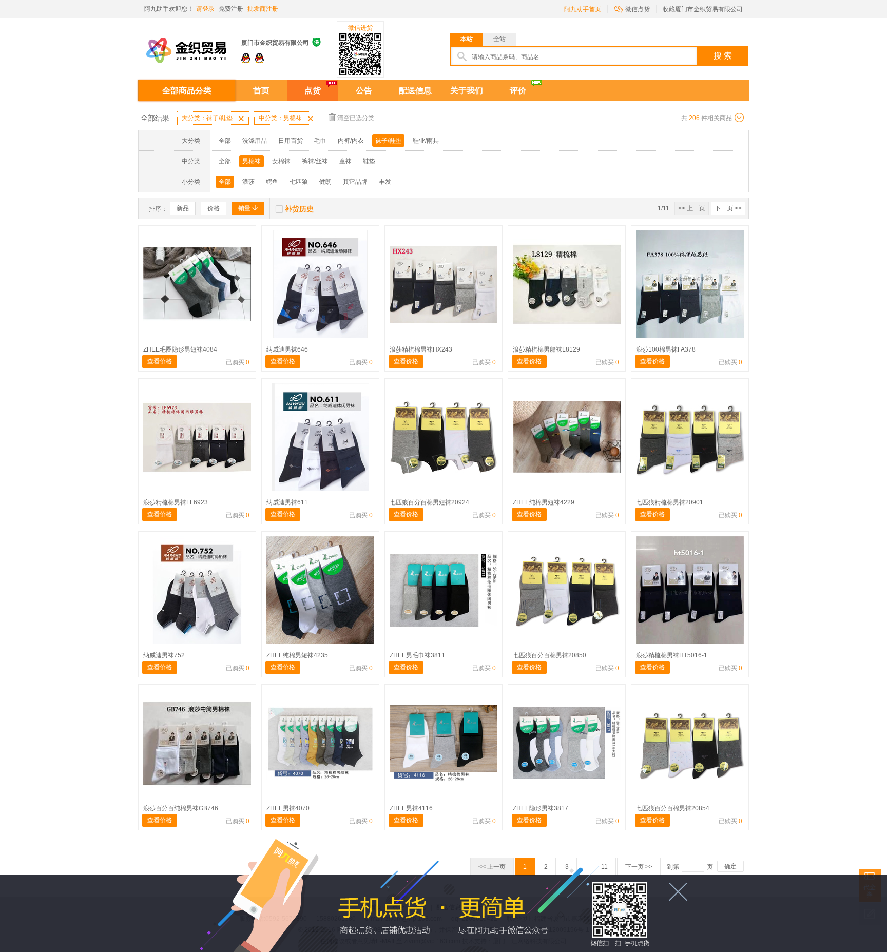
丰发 (385, 181)
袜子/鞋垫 (388, 140)
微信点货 (632, 8)
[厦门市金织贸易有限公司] (187, 45)
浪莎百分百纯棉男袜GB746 (180, 808)
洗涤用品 (254, 140)
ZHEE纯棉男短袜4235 (297, 655)
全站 (499, 39)
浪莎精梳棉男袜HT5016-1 (671, 655)
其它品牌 (355, 181)
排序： (158, 208)
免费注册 (231, 8)
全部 (225, 140)
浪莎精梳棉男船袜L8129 (546, 349)
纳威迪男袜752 (164, 655)
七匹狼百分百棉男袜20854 (672, 808)
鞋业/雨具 (426, 140)
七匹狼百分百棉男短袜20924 (429, 502)
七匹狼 (299, 181)
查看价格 (159, 361)
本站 (466, 39)
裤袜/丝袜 (315, 161)
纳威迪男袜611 (287, 502)
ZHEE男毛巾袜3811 (417, 655)
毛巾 (320, 140)
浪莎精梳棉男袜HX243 (421, 349)
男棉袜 (251, 161)
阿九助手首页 (582, 9)
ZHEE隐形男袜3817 (540, 808)
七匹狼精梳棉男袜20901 (669, 502)
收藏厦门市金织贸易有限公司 (703, 9)
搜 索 (723, 55)
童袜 (345, 161)
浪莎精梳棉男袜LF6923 (175, 502)
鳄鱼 (272, 181)
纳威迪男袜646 (287, 349)
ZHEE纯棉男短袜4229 (543, 502)
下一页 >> (728, 208)
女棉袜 (281, 161)
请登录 (205, 8)
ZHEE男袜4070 (288, 808)
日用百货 (290, 140)
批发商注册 (262, 8)
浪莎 (248, 181)
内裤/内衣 (351, 140)
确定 (730, 866)
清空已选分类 (355, 118)
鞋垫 (369, 161)
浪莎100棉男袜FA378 (666, 349)
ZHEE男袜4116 (411, 808)
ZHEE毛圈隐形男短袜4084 (180, 349)
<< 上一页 (691, 208)
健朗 (325, 181)
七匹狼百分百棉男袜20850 (549, 655)
